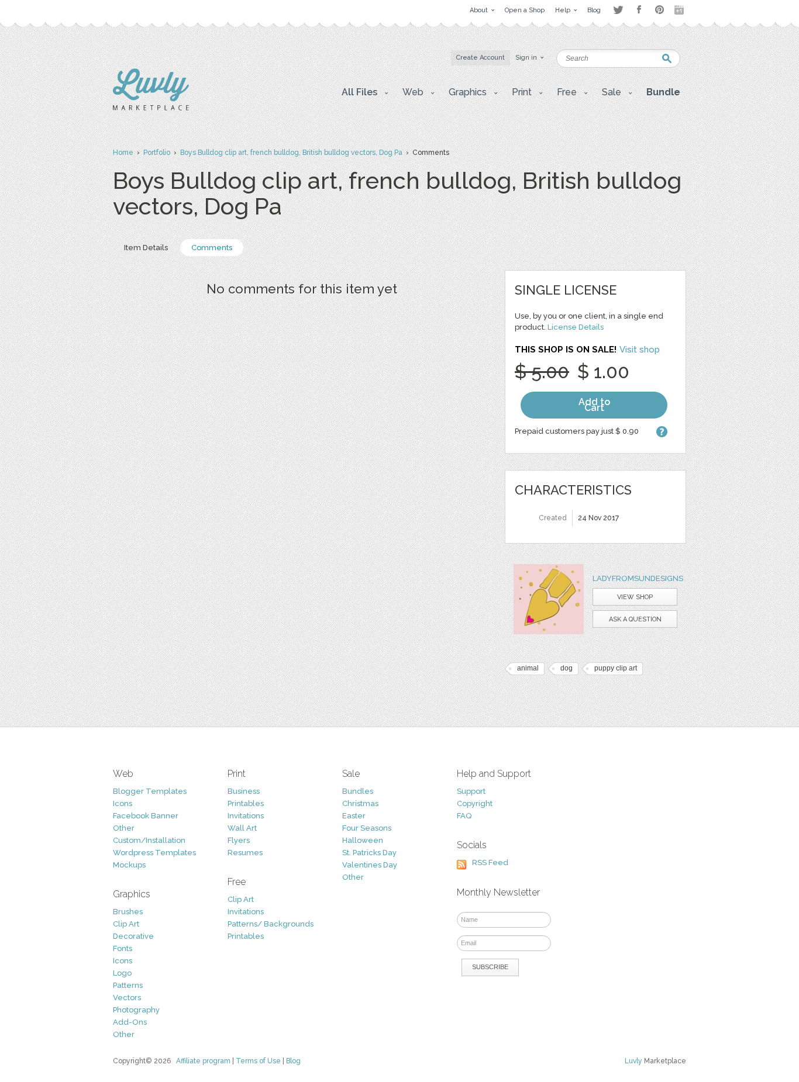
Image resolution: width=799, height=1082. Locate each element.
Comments (211, 247)
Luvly (633, 1061)
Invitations (246, 815)
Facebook (639, 10)
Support (471, 791)
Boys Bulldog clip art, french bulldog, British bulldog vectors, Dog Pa (291, 152)
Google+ (680, 10)
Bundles (357, 791)
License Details (575, 327)
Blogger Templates (150, 791)
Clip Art (126, 923)
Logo (122, 973)
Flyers (239, 840)
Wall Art (242, 828)
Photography (136, 1009)
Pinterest (659, 9)
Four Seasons (366, 828)
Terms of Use (258, 1061)
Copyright (475, 803)
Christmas (360, 803)
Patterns (128, 985)
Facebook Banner (145, 815)
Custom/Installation (149, 840)
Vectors (127, 997)
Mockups (129, 864)
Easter (354, 815)
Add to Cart (594, 404)
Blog (293, 1061)
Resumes (245, 852)
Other (124, 828)
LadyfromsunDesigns (638, 578)
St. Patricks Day (369, 852)
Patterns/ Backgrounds (271, 923)
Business (244, 791)
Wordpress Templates (154, 852)
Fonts (122, 948)
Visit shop (639, 349)
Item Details (146, 247)
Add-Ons (130, 1022)
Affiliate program (203, 1061)
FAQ (464, 815)
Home (123, 152)
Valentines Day (369, 864)
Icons (122, 803)
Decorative (133, 936)
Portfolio (156, 152)
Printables (246, 803)
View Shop (635, 597)
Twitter (618, 9)
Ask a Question (635, 619)
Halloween (362, 840)
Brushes (128, 911)
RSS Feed (490, 862)
